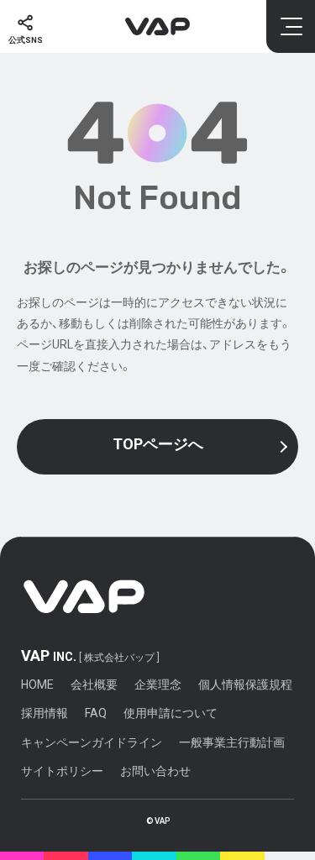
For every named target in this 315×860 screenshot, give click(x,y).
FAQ (96, 713)
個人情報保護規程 (245, 684)
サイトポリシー (62, 771)
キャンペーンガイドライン (91, 742)
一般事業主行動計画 (232, 742)
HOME (37, 684)
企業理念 (157, 684)
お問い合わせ (155, 771)
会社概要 (94, 684)
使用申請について (170, 713)
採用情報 (44, 713)
